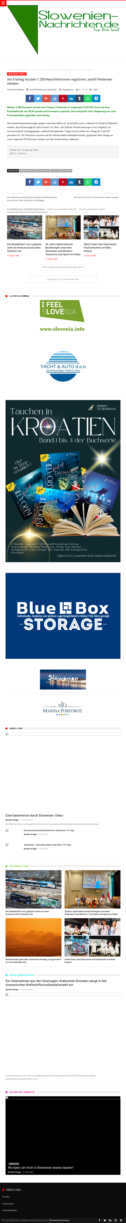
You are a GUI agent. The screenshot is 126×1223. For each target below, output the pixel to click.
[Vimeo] (121, 1220)
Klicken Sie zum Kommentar (63, 279)
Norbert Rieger (17, 89)
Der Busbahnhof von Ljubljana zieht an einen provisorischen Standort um (24, 247)
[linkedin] (71, 98)
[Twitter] (104, 1220)
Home (9, 70)
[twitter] (38, 98)
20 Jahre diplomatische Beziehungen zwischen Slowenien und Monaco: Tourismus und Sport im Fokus (63, 249)
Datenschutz (8, 1203)
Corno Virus (43, 170)
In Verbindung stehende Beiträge (26, 209)
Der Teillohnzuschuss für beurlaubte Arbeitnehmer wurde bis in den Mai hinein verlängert (32, 197)
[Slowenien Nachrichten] (63, 3)
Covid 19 (55, 170)
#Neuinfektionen (27, 170)
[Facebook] (99, 1220)
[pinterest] (63, 98)
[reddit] (55, 98)
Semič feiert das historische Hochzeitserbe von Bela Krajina (100, 247)
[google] (46, 98)
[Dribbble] (115, 1220)
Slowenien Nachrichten (59, 1220)
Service (14, 1164)
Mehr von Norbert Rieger (62, 209)
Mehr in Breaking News (92, 209)
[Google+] (110, 1220)
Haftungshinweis (9, 1210)
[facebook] (30, 98)
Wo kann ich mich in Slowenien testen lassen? (96, 195)
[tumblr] (79, 98)
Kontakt (6, 1196)
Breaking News (21, 70)
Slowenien (66, 170)
